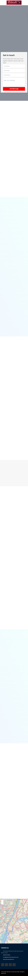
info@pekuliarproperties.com (10, 957)
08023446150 (6, 955)
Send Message (14, 89)
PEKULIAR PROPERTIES (8, 959)
